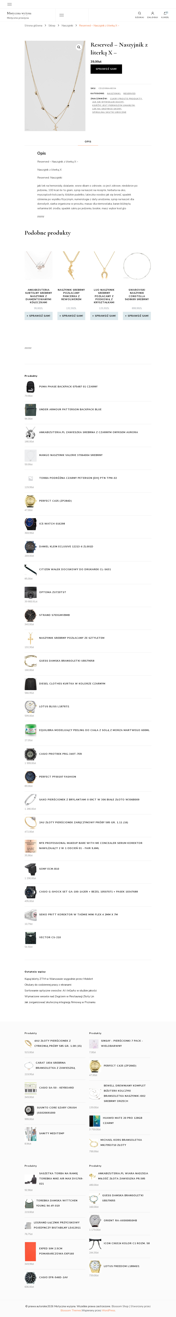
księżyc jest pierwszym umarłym (113, 105)
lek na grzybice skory (106, 108)
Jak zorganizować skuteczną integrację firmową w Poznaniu (60, 1002)
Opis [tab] (88, 141)
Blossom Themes (70, 1310)
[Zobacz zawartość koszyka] (165, 14)
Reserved (129, 93)
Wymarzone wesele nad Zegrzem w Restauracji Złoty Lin (59, 996)
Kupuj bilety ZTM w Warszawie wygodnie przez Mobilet (59, 979)
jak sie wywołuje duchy (108, 102)
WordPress (108, 1310)
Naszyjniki (113, 93)
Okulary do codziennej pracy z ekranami (48, 985)
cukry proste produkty (126, 98)
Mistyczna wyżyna (19, 13)
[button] (79, 47)
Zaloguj (152, 17)
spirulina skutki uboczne (109, 112)
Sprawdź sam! (106, 69)
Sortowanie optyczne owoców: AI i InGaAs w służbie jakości (61, 990)
